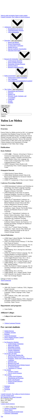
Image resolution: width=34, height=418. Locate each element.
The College (7, 89)
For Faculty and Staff (10, 353)
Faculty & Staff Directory (15, 381)
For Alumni (7, 370)
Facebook (7, 389)
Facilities (10, 102)
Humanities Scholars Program (16, 64)
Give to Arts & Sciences (15, 373)
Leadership (11, 99)
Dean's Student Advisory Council (13, 337)
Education (7, 40)
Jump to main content (21, 15)
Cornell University (6, 17)
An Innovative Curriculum (15, 45)
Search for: (4, 114)
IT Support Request (13, 366)
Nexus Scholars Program (15, 62)
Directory (10, 92)
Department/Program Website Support (19, 365)
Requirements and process (15, 29)
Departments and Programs (15, 91)
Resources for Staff (13, 363)
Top (2, 416)
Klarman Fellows (13, 65)
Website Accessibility (10, 408)
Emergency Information (11, 413)
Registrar (7, 334)
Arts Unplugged (12, 79)
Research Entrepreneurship (15, 67)
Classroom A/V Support (15, 368)
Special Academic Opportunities (17, 49)
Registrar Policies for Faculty (16, 357)
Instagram (7, 386)
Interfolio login (12, 361)
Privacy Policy (8, 410)
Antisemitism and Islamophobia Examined (20, 81)
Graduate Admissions (14, 352)
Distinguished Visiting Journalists (17, 77)
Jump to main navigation (8, 15)
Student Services (12, 47)
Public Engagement (10, 76)
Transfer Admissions (14, 350)
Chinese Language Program (12, 323)
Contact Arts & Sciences (15, 376)
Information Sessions (14, 347)
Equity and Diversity (14, 379)
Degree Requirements (14, 44)
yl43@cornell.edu (6, 280)
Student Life (11, 94)
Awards (10, 101)
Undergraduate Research (15, 61)
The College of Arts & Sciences (21, 17)
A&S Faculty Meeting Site (15, 355)
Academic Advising (10, 332)
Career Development (10, 336)
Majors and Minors (13, 42)
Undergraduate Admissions (15, 344)
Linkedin (7, 387)
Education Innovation (14, 50)
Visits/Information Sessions (15, 30)
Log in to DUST (9, 339)
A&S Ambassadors (13, 32)
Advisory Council (13, 371)
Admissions (7, 27)
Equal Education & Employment (13, 411)
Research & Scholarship (11, 59)
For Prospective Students (11, 342)
